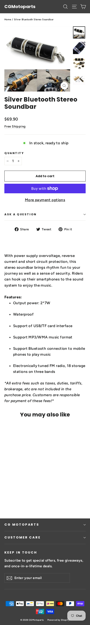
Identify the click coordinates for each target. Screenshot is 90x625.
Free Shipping (15, 126)
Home (7, 19)
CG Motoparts (21, 524)
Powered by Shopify (58, 619)
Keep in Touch (20, 552)
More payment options (45, 200)
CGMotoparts (19, 6)
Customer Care (22, 537)
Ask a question (20, 214)
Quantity (14, 153)
